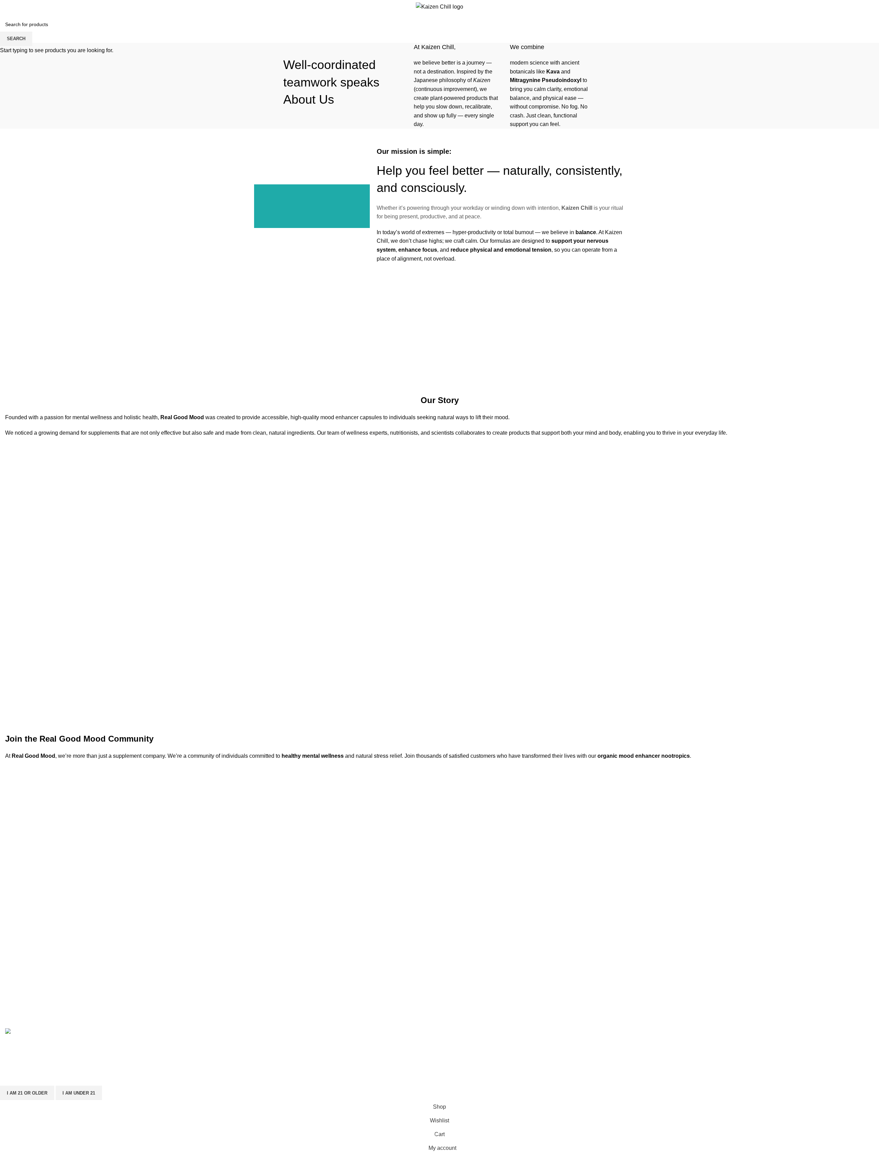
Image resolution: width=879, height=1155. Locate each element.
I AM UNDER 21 (78, 1093)
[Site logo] (439, 6)
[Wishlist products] (828, 7)
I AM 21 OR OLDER (27, 1093)
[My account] (812, 7)
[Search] (822, 7)
